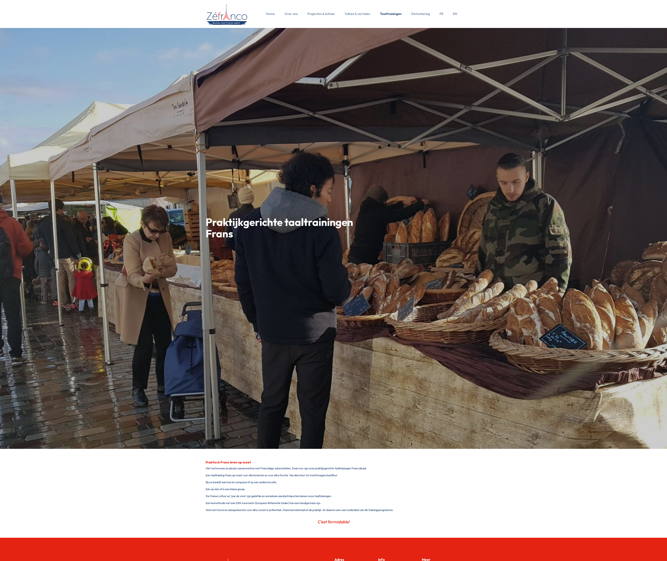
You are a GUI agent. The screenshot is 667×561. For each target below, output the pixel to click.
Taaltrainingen (391, 14)
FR (441, 14)
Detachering (420, 14)
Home (270, 14)
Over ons (291, 14)
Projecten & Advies (321, 14)
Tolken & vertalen (357, 14)
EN (455, 14)
